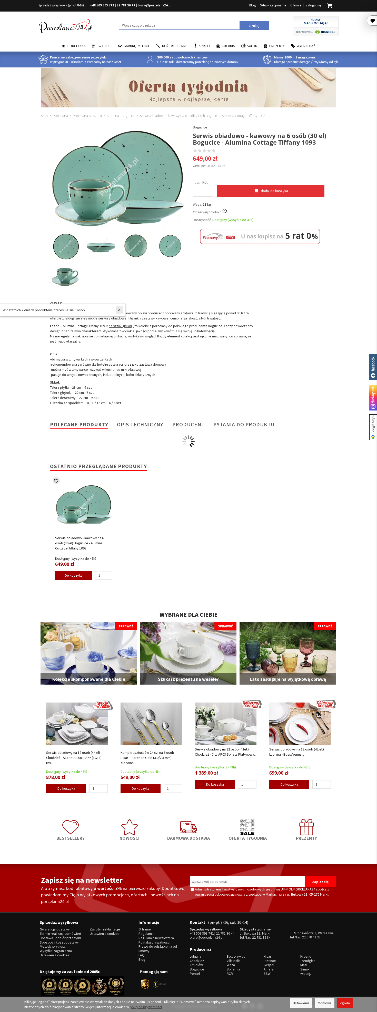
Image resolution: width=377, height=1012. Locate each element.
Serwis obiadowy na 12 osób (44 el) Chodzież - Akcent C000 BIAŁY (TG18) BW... (74, 757)
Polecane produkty (79, 424)
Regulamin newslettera (156, 938)
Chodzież (197, 961)
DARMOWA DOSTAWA (188, 838)
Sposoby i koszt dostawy (59, 942)
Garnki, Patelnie (137, 46)
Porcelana (76, 46)
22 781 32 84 (261, 937)
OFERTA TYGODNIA (248, 838)
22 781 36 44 (126, 5)
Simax (304, 969)
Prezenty (277, 46)
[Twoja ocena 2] (199, 151)
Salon (252, 46)
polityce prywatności (146, 1007)
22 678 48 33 (311, 937)
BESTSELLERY (70, 838)
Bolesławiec (236, 956)
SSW (267, 973)
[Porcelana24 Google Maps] (373, 427)
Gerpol (269, 965)
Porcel (195, 973)
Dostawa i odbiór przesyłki (60, 938)
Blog (252, 5)
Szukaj (254, 25)
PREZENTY (306, 838)
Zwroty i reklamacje (105, 929)
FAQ (141, 955)
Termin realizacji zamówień (60, 933)
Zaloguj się (313, 5)
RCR (230, 973)
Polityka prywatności (154, 942)
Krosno (305, 956)
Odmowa (325, 1003)
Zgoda (345, 1003)
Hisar (267, 956)
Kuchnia (228, 46)
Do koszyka (74, 575)
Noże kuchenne (174, 46)
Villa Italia (234, 961)
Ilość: (196, 182)
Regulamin (146, 933)
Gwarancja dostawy (55, 929)
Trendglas (307, 961)
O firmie (295, 5)
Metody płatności (53, 946)
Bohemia (233, 969)
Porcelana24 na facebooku (373, 367)
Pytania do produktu (244, 424)
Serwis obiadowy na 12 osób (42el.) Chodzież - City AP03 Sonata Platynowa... (225, 752)
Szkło (204, 46)
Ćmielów (196, 965)
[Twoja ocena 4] (209, 151)
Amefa (269, 969)
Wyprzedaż (306, 46)
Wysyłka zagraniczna (56, 951)
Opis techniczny (140, 424)
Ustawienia (301, 1003)
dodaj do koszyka (274, 190)
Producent (188, 424)
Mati (303, 965)
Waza (231, 965)
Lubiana (195, 956)
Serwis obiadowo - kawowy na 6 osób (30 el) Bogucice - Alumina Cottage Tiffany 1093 (79, 543)
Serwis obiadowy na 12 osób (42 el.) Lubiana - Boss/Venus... (296, 752)
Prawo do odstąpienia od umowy (157, 948)
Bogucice (200, 127)
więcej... (306, 973)
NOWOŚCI (130, 838)
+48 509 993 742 (102, 5)
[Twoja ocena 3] (204, 151)
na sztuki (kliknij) (121, 326)
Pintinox (270, 961)
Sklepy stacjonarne (273, 5)
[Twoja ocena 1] (195, 151)
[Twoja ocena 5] (213, 151)
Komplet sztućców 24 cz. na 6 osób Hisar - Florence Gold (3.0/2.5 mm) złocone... (147, 757)
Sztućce (105, 46)
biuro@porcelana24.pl (155, 5)
